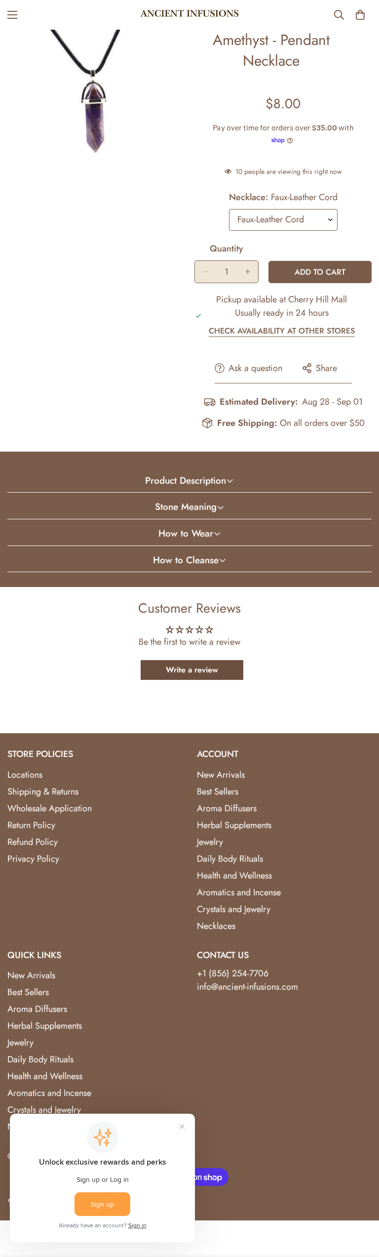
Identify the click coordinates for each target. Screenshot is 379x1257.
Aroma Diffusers (227, 808)
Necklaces (216, 926)
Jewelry (210, 842)
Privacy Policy (33, 858)
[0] (360, 14)
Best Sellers (217, 791)
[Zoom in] (168, 51)
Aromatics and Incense (239, 892)
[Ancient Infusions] (189, 15)
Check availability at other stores (282, 330)
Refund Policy (32, 842)
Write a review (192, 669)
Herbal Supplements (234, 825)
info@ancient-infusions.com (247, 986)
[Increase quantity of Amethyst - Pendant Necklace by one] (247, 272)
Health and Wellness (234, 875)
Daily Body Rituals (230, 858)
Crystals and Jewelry (233, 909)
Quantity (226, 248)
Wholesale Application (49, 808)
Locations (24, 774)
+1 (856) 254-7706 (232, 973)
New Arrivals (221, 774)
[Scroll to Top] (359, 1203)
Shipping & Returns (42, 791)
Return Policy (31, 825)
